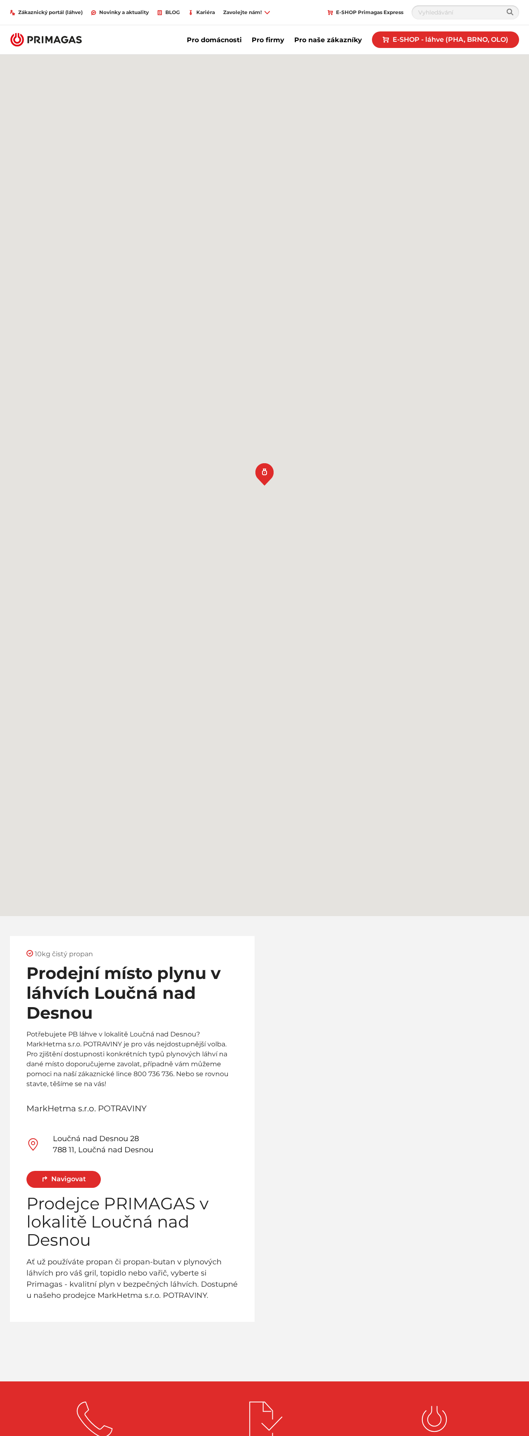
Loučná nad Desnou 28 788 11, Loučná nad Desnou (103, 1144)
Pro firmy (268, 40)
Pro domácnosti (214, 40)
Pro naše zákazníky (328, 40)
